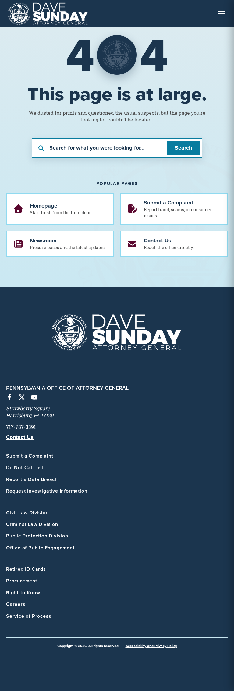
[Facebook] (9, 398)
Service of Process (28, 616)
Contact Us (20, 437)
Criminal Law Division (32, 524)
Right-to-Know (23, 592)
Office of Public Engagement (40, 547)
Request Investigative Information (46, 490)
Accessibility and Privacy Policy (151, 646)
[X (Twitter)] (22, 398)
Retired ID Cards (26, 569)
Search (183, 148)
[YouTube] (34, 398)
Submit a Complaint (29, 455)
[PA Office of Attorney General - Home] (48, 13)
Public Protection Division (37, 535)
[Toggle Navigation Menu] (221, 13)
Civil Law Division (27, 512)
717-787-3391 (21, 427)
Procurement (21, 580)
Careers (16, 604)
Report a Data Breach (32, 479)
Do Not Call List (25, 467)
